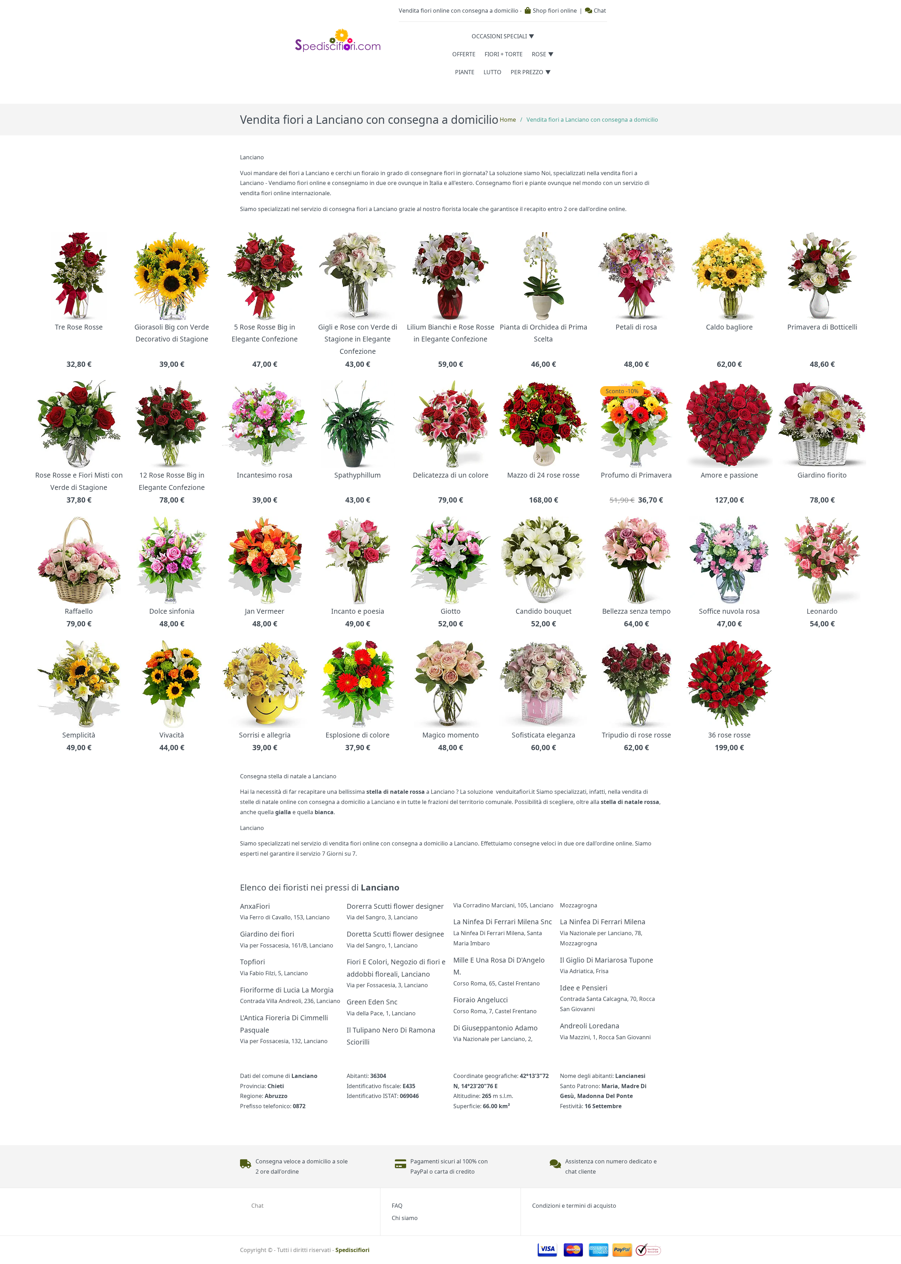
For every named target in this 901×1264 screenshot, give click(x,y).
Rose (539, 54)
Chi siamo (405, 1218)
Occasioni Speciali (499, 36)
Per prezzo (527, 72)
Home (508, 119)
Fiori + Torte (504, 54)
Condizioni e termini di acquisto (574, 1205)
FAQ (397, 1205)
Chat (599, 10)
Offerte (463, 54)
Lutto (493, 72)
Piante (464, 72)
